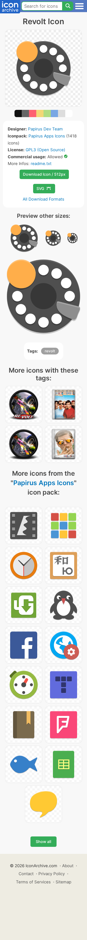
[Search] (67, 6)
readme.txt (41, 163)
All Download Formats (43, 199)
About (67, 865)
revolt (50, 351)
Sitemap (63, 882)
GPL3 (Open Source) (45, 149)
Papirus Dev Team (45, 129)
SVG (40, 188)
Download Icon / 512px (44, 174)
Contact (26, 873)
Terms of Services (33, 882)
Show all (43, 841)
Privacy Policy (51, 873)
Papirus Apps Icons (47, 136)
